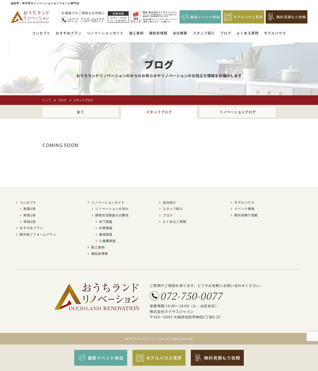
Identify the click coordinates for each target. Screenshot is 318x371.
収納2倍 (30, 221)
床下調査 (105, 221)
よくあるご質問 (174, 221)
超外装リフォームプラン (38, 234)
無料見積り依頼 (246, 215)
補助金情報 (158, 32)
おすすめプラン (68, 32)
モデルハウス (275, 32)
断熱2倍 (30, 215)
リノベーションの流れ (112, 208)
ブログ (225, 32)
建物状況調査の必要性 (112, 215)
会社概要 (180, 32)
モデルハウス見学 (248, 16)
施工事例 (136, 32)
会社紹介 (169, 202)
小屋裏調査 (107, 240)
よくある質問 (248, 32)
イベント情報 (244, 208)
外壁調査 (105, 228)
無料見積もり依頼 (291, 16)
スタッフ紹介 (204, 32)
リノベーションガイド (105, 32)
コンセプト (41, 32)
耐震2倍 (30, 208)
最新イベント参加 (205, 16)
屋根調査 (105, 234)
